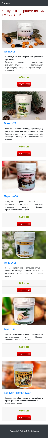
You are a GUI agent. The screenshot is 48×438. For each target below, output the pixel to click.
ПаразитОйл (11, 196)
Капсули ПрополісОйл (17, 392)
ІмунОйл (9, 329)
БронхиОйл (11, 123)
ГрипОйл (9, 51)
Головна (6, 3)
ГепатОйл (10, 262)
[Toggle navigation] (43, 3)
